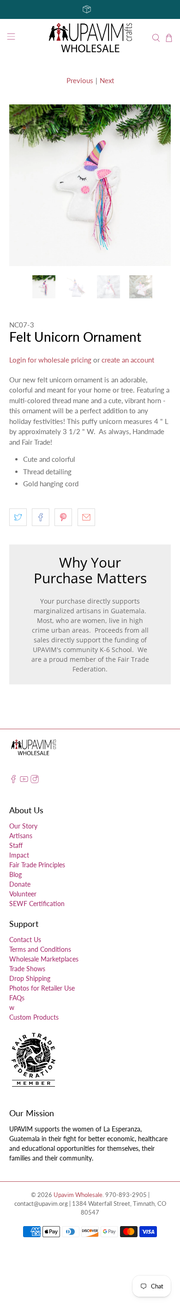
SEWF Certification (37, 903)
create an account (128, 360)
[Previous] (24, 185)
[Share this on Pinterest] (63, 517)
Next (107, 80)
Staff (16, 845)
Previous (79, 80)
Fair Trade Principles (37, 865)
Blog (15, 874)
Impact (19, 855)
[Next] (156, 185)
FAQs (16, 998)
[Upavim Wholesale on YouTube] (24, 781)
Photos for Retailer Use (42, 988)
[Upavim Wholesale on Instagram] (34, 781)
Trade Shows (27, 969)
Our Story (23, 826)
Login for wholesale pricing (50, 360)
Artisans (20, 836)
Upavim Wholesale (78, 1194)
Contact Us (25, 939)
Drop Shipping (29, 978)
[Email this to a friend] (86, 517)
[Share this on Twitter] (18, 517)
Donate (19, 884)
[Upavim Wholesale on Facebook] (13, 781)
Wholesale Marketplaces (43, 959)
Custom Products (34, 1017)
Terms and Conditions (40, 949)
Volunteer (22, 894)
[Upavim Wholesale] (90, 38)
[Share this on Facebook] (40, 517)
